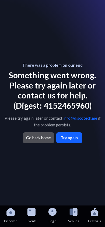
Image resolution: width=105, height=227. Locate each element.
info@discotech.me (80, 118)
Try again (69, 137)
